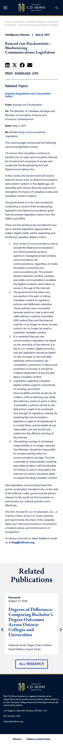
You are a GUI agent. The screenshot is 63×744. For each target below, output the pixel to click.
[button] (7, 65)
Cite (35, 73)
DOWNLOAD (23, 73)
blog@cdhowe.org (22, 542)
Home (8, 22)
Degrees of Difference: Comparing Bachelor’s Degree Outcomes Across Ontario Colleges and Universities (30, 623)
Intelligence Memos (35, 22)
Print (9, 73)
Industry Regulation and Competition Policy (28, 95)
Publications (18, 22)
